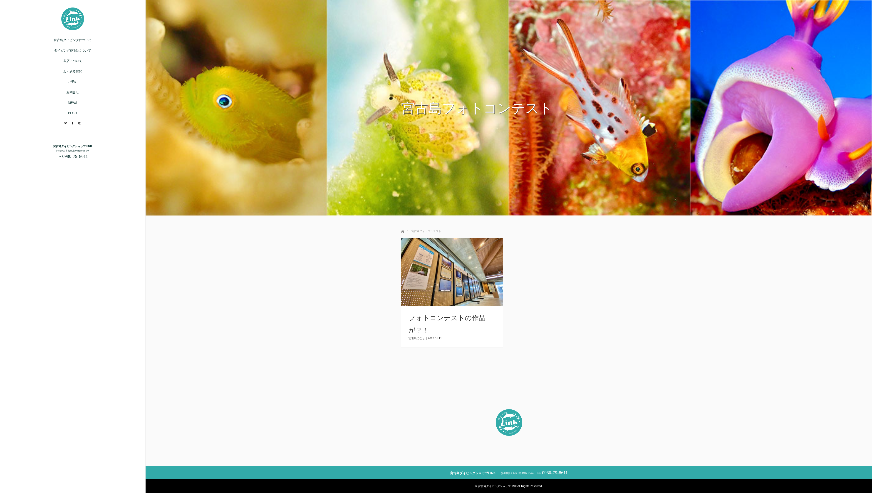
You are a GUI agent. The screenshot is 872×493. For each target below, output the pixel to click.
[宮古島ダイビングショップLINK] (72, 28)
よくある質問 (72, 71)
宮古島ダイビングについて (73, 40)
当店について (72, 61)
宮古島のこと (417, 338)
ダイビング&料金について (72, 50)
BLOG (72, 113)
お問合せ (72, 92)
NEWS (72, 102)
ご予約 (72, 82)
